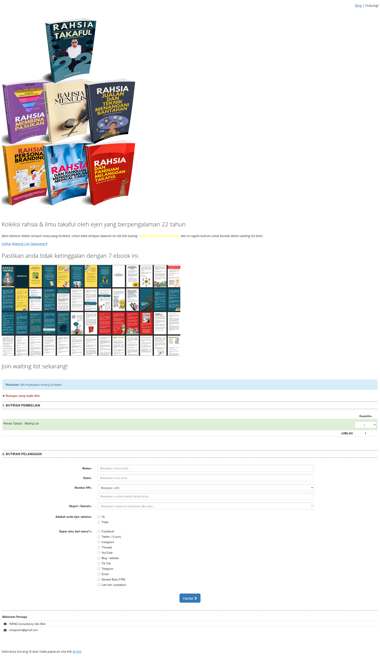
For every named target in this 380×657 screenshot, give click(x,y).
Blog (358, 5)
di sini (77, 651)
